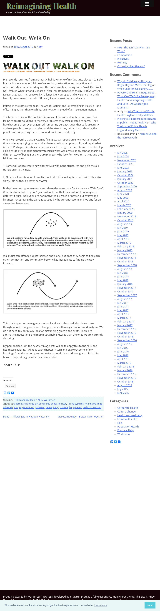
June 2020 (123, 194)
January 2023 (124, 171)
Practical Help (125, 430)
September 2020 (127, 186)
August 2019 (124, 224)
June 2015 (123, 393)
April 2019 (123, 239)
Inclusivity (123, 58)
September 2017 (127, 295)
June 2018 (123, 276)
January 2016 (124, 370)
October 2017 (125, 291)
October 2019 (125, 220)
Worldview (49, 399)
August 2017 (124, 299)
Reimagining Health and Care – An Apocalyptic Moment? (134, 103)
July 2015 (122, 389)
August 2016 (124, 344)
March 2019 (124, 242)
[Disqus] (53, 461)
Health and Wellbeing (25, 399)
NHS (40, 399)
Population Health (128, 426)
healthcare (90, 403)
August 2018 (124, 269)
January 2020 (124, 212)
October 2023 (125, 164)
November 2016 (126, 332)
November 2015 (126, 378)
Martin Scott (79, 596)
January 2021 (124, 179)
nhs (16, 407)
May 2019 (122, 235)
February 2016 (125, 366)
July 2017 (122, 302)
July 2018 (122, 272)
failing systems (76, 403)
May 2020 (122, 197)
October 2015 (125, 381)
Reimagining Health (41, 6)
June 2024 (123, 156)
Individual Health (127, 419)
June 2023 (123, 167)
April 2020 (123, 201)
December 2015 (126, 374)
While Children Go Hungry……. (135, 89)
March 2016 (124, 363)
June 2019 (123, 231)
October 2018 (125, 261)
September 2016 (127, 340)
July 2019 (122, 227)
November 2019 (126, 216)
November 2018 (126, 257)
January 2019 (124, 250)
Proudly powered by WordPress (22, 596)
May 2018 (122, 280)
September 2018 (127, 265)
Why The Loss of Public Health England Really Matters (136, 126)
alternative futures (24, 403)
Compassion (124, 55)
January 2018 (124, 284)
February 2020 (125, 209)
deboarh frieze (58, 403)
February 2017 (125, 321)
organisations (26, 407)
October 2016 (125, 336)
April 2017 (123, 314)
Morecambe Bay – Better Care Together (81, 416)
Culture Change (126, 411)
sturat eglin (66, 407)
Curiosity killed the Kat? (131, 66)
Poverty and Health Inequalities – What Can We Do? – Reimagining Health (136, 96)
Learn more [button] (100, 605)
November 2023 (126, 160)
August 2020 (124, 190)
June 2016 (123, 351)
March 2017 (124, 317)
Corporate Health (127, 408)
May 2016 (122, 355)
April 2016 (123, 359)
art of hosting (42, 403)
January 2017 (124, 325)
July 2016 (122, 348)
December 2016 (126, 329)
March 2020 (124, 205)
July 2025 (122, 152)
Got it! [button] (150, 605)
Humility (122, 62)
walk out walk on (92, 407)
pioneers (39, 407)
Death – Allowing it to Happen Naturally (26, 416)
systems (77, 407)
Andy (39, 46)
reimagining (52, 407)
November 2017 (126, 287)
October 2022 (125, 175)
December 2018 (126, 254)
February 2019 (125, 246)
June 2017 (123, 306)
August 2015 (124, 385)
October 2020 (125, 182)
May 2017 (122, 310)
